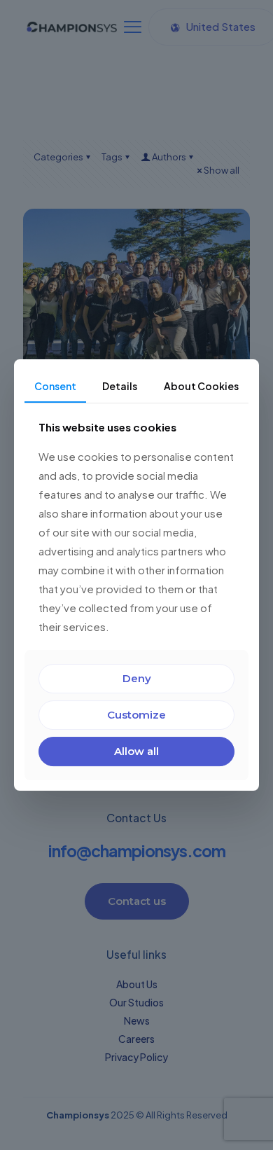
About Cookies (201, 386)
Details (119, 386)
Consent (55, 386)
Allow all (136, 751)
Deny (136, 678)
